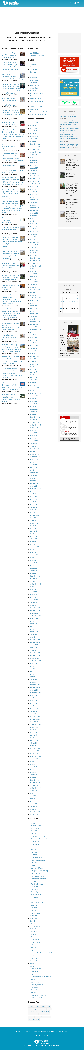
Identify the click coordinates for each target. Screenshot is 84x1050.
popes (35, 1009)
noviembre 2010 (35, 579)
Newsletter (33, 83)
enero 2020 (33, 287)
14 (72, 302)
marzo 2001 (34, 804)
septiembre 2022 (35, 247)
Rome (32, 966)
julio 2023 (33, 221)
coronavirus (42, 1014)
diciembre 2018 (35, 321)
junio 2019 (33, 306)
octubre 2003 (34, 722)
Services (33, 96)
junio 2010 (33, 592)
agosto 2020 (34, 269)
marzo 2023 (34, 231)
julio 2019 (33, 303)
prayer (48, 1014)
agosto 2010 (34, 587)
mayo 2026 (33, 131)
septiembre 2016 (35, 393)
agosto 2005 (34, 663)
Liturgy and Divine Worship (39, 871)
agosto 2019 (34, 300)
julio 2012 (33, 526)
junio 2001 (33, 796)
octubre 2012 (34, 518)
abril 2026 (33, 133)
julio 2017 (33, 367)
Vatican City (35, 982)
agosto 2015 (34, 428)
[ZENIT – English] (24, 3)
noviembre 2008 (35, 642)
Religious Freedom (37, 884)
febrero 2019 (34, 316)
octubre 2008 (34, 645)
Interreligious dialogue (38, 860)
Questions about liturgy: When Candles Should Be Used (10, 146)
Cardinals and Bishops (38, 836)
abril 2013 (33, 502)
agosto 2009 (34, 618)
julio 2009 (33, 621)
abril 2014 (33, 470)
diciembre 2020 (35, 258)
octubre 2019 (34, 295)
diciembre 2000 (35, 812)
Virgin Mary (34, 905)
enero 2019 (33, 319)
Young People (35, 913)
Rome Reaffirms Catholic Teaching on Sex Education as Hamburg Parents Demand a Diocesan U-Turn (72, 215)
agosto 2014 (34, 459)
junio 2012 (33, 528)
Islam (33, 865)
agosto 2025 (34, 155)
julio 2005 (33, 666)
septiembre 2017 (35, 361)
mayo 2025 (33, 163)
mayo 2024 (33, 194)
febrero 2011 (34, 571)
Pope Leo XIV (34, 961)
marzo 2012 (34, 536)
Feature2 (31, 1006)
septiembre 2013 (35, 488)
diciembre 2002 (35, 748)
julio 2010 (33, 589)
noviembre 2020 (35, 261)
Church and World (35, 826)
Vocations (34, 908)
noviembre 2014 (35, 451)
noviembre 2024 (35, 178)
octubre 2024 (34, 181)
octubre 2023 (34, 213)
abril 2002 (33, 769)
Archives (33, 823)
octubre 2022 (34, 245)
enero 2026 (33, 141)
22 (75, 305)
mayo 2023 (33, 226)
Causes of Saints (36, 969)
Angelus (33, 934)
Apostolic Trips (36, 937)
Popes (33, 974)
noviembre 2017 (35, 356)
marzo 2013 (34, 504)
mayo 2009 (33, 626)
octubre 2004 (34, 690)
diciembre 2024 (35, 176)
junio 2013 (33, 496)
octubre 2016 (34, 390)
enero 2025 (33, 173)
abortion (31, 1014)
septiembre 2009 (35, 616)
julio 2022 (33, 253)
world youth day (39, 1016)
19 (66, 305)
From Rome (33, 918)
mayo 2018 (33, 340)
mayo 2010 (33, 594)
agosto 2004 (34, 695)
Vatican (33, 979)
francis (30, 1009)
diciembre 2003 (35, 716)
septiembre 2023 (35, 216)
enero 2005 (33, 682)
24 (61, 308)
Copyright (33, 72)
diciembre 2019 (35, 290)
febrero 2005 (34, 679)
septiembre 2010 (35, 584)
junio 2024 (33, 192)
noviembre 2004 (35, 687)
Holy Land (33, 924)
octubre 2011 (34, 549)
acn (30, 1019)
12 (66, 302)
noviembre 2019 (35, 292)
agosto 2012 (34, 523)
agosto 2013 (34, 491)
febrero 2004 (34, 711)
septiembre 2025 (35, 152)
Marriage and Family (37, 876)
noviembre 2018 (35, 324)
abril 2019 (33, 311)
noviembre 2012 (35, 515)
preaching (31, 1016)
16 (77, 302)
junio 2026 (33, 128)
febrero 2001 (34, 806)
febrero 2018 (34, 348)
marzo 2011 (34, 568)
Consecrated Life (36, 841)
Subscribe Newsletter (37, 101)
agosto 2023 (34, 218)
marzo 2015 (34, 441)
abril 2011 (33, 565)
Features (34, 855)
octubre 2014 (34, 454)
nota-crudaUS (34, 85)
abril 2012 (33, 534)
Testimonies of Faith (39, 900)
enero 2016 (33, 414)
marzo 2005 (34, 677)
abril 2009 (33, 629)
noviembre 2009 (35, 610)
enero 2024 (33, 205)
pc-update (33, 90)
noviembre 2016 (35, 388)
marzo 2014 (34, 473)
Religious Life (35, 886)
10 (61, 302)
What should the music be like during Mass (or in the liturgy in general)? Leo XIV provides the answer (72, 202)
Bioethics (34, 833)
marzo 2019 (34, 314)
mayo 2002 (33, 767)
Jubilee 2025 (34, 77)
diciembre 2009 (35, 608)
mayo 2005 (33, 671)
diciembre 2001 (35, 780)
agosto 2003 (34, 727)
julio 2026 (33, 125)
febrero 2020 (34, 284)
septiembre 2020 (35, 266)
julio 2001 (33, 793)
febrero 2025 (34, 170)
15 (75, 302)
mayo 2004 (33, 703)
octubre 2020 (34, 263)
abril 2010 (33, 597)
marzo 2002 (34, 772)
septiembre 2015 (35, 425)
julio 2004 (33, 698)
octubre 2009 (34, 613)
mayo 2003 (33, 735)
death (36, 1014)
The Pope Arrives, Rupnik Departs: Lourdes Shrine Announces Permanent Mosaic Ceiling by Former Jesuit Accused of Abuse (13, 241)
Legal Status (34, 80)
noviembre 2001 (35, 783)
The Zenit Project (35, 104)
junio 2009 (33, 624)
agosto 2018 (34, 332)
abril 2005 (33, 674)
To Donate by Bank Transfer (39, 106)
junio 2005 (33, 669)
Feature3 (37, 1006)
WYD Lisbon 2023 (36, 998)
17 (61, 305)
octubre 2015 (34, 422)
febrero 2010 (34, 602)
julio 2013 (33, 494)
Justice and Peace (37, 868)
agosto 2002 (34, 759)
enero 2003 (33, 745)
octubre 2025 (34, 149)
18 (63, 305)
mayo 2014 (33, 467)
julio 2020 (33, 271)
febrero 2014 (34, 475)
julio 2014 (33, 462)
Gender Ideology (36, 857)
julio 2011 (33, 557)
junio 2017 (33, 369)
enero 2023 (33, 237)
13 (69, 302)
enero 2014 (33, 478)
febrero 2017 (34, 380)
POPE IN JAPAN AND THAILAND (41, 953)
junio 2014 (33, 465)
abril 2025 (33, 165)
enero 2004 (33, 714)
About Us (33, 64)
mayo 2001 (33, 799)
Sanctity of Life (36, 889)
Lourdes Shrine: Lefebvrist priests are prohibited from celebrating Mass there (10, 277)
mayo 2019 (33, 308)
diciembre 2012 (35, 512)
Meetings (34, 947)
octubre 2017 (34, 359)
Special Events (36, 990)
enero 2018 (33, 351)
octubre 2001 (34, 785)
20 (69, 305)
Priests (32, 963)
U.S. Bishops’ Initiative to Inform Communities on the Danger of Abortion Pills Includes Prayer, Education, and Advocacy (12, 373)
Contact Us (33, 69)
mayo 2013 (33, 499)
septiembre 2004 (35, 692)
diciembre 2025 (35, 144)
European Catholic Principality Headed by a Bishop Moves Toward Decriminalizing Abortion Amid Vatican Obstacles (11, 299)
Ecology (33, 847)
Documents (33, 916)
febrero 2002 (34, 775)
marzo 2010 (34, 600)
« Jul (61, 315)
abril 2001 (33, 801)
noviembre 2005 (35, 655)
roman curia (47, 1016)
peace (37, 1011)
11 (63, 302)
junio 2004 (33, 700)
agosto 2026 (34, 123)
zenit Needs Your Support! (38, 114)
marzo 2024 (34, 200)
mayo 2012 (33, 531)
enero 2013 (33, 510)
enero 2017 (33, 382)
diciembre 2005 (35, 653)
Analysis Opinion (36, 828)
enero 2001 (33, 809)
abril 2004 (33, 706)
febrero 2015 (34, 443)
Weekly (48, 1006)
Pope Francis (34, 932)
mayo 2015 (33, 435)
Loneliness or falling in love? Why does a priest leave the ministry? (9, 55)
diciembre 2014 (35, 449)
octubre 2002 (34, 753)
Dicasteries (34, 971)
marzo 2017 (34, 377)
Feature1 (43, 1006)
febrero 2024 (34, 202)
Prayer (33, 955)
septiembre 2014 (35, 457)
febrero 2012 (34, 539)
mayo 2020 (33, 276)
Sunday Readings (36, 894)
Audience (33, 67)
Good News (33, 921)
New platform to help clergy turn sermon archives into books (8, 220)
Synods (33, 992)
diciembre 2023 (35, 208)
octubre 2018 (34, 327)
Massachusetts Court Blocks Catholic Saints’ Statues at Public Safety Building (12, 77)
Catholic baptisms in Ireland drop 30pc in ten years (9, 337)
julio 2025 (33, 157)
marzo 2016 (34, 409)
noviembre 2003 (35, 719)
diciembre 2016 (35, 385)
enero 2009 (33, 637)
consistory (31, 1011)
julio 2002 (33, 761)
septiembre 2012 (35, 520)
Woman (33, 910)
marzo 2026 (34, 136)
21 (72, 305)
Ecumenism (35, 849)
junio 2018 (33, 337)
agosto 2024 (34, 186)
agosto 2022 (34, 250)
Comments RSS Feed (37, 56)
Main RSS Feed (35, 53)
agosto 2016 (34, 396)
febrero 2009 (34, 634)
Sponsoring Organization (38, 98)
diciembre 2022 (35, 239)
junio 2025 (33, 160)
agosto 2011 (34, 555)
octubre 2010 (34, 581)
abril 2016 (33, 406)
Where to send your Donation (39, 112)
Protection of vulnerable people (41, 977)
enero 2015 (33, 446)
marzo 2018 (34, 345)
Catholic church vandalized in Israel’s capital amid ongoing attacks (10, 230)
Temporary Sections (36, 985)
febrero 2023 (34, 234)
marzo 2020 (34, 282)
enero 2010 (33, 605)
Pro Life (33, 881)
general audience (45, 1011)
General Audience (37, 942)
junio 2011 (33, 560)
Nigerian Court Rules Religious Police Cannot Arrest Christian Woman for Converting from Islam (69, 145)
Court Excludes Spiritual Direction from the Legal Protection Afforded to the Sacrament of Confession (69, 122)
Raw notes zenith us (36, 93)
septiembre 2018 (35, 330)
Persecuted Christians (38, 879)
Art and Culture (36, 831)
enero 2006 (33, 650)
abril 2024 (33, 197)
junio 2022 (33, 255)
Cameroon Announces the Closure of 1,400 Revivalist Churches (10, 287)
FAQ (31, 75)
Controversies (35, 844)
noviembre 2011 (35, 547)
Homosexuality (35, 926)
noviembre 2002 (35, 751)
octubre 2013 (34, 486)
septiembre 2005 (35, 661)
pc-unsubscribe (35, 88)
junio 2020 (33, 274)
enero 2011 (33, 573)
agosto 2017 (34, 364)
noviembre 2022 (35, 242)
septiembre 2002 (35, 756)
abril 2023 (33, 229)
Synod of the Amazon (39, 995)
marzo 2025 (34, 168)
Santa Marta (35, 958)
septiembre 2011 (35, 552)
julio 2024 (33, 189)
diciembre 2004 (35, 685)
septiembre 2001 (35, 788)
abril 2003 (33, 738)
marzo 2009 (34, 632)
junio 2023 (33, 223)
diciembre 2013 (35, 481)
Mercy (33, 950)
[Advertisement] (42, 18)
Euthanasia (34, 852)
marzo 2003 (34, 740)
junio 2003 (33, 732)
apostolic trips (42, 1009)
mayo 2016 (33, 404)
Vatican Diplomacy (37, 902)
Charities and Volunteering (39, 839)
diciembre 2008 (35, 639)
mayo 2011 (33, 563)
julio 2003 (33, 730)
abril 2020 (33, 279)
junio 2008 (33, 647)
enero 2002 (33, 777)
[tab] (64, 417)
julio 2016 (33, 398)
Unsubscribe (34, 109)
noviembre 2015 (35, 420)
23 (77, 305)
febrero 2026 (34, 139)
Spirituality (34, 892)
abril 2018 (33, 343)
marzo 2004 (34, 708)
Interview (34, 863)
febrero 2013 (34, 507)
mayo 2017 (33, 372)
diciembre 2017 (35, 353)
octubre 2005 (34, 658)
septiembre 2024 (35, 184)
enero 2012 (33, 541)
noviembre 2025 (35, 147)
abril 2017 (33, 374)
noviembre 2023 (35, 210)
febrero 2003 (34, 743)
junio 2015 (33, 433)
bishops (49, 1009)
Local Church (35, 873)
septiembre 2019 (35, 298)
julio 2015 (33, 430)
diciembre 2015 (35, 417)
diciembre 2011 (35, 544)
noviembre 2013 (35, 483)
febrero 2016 (34, 412)
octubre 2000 (34, 814)
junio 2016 (33, 401)
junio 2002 (33, 764)
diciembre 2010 (35, 576)
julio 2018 (33, 335)
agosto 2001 (34, 791)
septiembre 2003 (35, 724)
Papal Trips (34, 987)
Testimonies (35, 897)
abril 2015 (33, 438)
